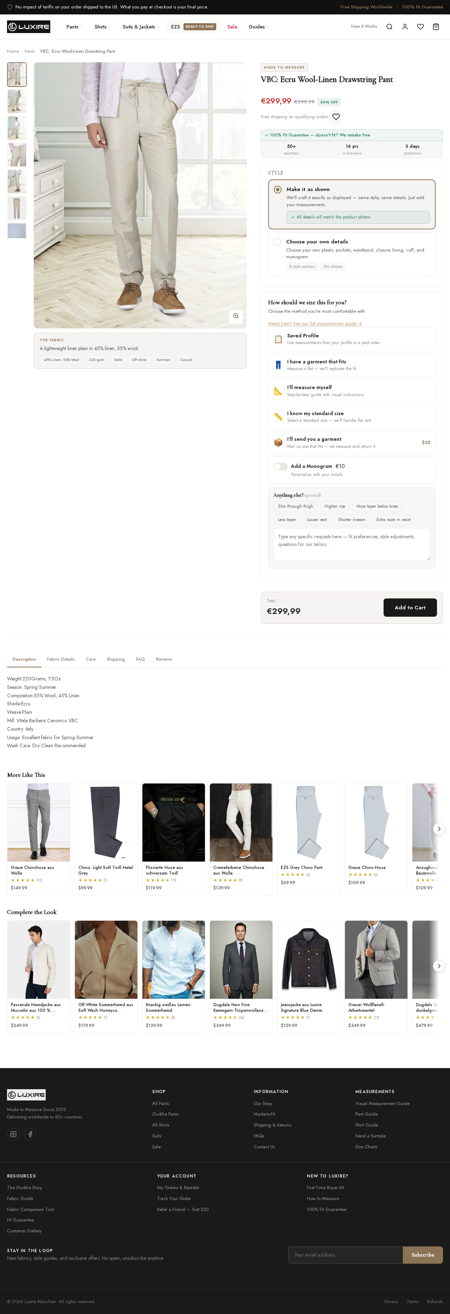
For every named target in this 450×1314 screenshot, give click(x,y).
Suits (156, 1135)
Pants (72, 26)
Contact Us (264, 1146)
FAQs (259, 1135)
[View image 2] (17, 101)
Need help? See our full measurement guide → (315, 323)
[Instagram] (13, 1134)
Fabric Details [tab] (61, 659)
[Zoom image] (236, 317)
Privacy (391, 1301)
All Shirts (160, 1125)
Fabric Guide (20, 1198)
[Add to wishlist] (336, 117)
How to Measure (323, 1198)
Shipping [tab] (116, 659)
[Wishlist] (420, 27)
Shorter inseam (351, 519)
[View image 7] (17, 235)
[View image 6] (17, 208)
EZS (192, 26)
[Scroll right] (439, 829)
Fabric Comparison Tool (30, 1209)
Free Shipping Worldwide (366, 7)
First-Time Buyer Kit (325, 1187)
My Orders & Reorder (178, 1187)
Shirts (101, 26)
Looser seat (317, 519)
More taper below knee (377, 506)
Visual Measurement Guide (382, 1103)
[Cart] (436, 27)
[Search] (389, 27)
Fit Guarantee (20, 1220)
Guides (257, 26)
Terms (413, 1301)
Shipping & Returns (272, 1125)
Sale (232, 26)
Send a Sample (370, 1135)
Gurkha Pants (165, 1114)
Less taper (287, 519)
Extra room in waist (394, 519)
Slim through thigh (295, 506)
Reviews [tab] (164, 659)
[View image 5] (17, 181)
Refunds (435, 1301)
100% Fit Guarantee (422, 7)
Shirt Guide (366, 1125)
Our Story (263, 1103)
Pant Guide (366, 1114)
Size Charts (366, 1146)
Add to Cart (410, 607)
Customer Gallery (24, 1230)
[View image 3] (17, 128)
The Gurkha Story (24, 1187)
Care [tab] (91, 659)
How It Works (364, 26)
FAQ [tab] (140, 659)
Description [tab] (24, 659)
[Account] (405, 27)
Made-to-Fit (264, 1114)
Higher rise (334, 506)
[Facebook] (30, 1134)
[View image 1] (17, 74)
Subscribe (423, 1254)
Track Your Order (174, 1198)
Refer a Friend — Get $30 (182, 1209)
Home (13, 51)
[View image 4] (17, 154)
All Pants (160, 1103)
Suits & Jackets (139, 26)
